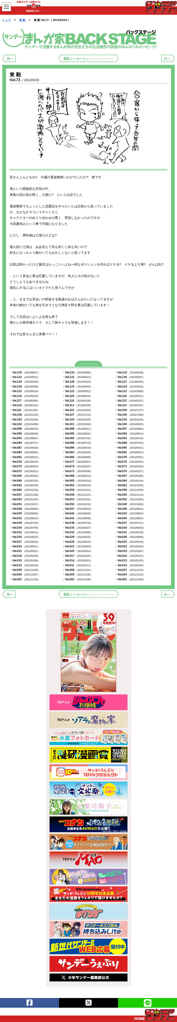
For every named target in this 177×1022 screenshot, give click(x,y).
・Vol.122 (77, 391)
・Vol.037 (130, 522)
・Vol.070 (130, 471)
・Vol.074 (77, 466)
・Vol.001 (130, 579)
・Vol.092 (77, 438)
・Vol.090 (25, 442)
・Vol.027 (25, 541)
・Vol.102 (25, 424)
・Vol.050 (77, 504)
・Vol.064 (130, 480)
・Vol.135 (25, 372)
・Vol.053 (77, 499)
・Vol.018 (25, 555)
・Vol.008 (77, 570)
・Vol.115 (130, 400)
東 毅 (22, 20)
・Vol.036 (25, 527)
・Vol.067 (130, 475)
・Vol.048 (25, 508)
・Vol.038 (77, 522)
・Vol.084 (25, 452)
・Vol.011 (77, 565)
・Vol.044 (77, 513)
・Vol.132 (25, 377)
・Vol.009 (25, 570)
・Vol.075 (25, 466)
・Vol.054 (25, 499)
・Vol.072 (25, 471)
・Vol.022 (130, 546)
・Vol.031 (130, 532)
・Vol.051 (25, 504)
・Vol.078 (25, 461)
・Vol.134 (77, 372)
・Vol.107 (77, 414)
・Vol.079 (130, 457)
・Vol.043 (130, 513)
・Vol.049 (130, 504)
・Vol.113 (77, 405)
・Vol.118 (130, 396)
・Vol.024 (25, 546)
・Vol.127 (130, 381)
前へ (10, 58)
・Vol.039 (25, 522)
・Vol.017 (77, 555)
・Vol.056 (77, 494)
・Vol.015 (25, 560)
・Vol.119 (77, 396)
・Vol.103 (130, 419)
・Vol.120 (25, 396)
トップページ (154, 1014)
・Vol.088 (130, 442)
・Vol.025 (130, 541)
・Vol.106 (130, 414)
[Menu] (6, 6)
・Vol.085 (130, 447)
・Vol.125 (77, 386)
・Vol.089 (77, 442)
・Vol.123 (25, 391)
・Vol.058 (130, 490)
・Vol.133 (130, 372)
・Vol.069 (25, 475)
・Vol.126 (25, 386)
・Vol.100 (130, 424)
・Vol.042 (25, 518)
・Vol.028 (130, 537)
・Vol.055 (130, 494)
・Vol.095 (77, 433)
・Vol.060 (25, 490)
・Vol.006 (25, 574)
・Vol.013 (130, 560)
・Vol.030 (25, 537)
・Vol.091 (130, 438)
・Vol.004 (130, 574)
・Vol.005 (77, 574)
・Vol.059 (77, 490)
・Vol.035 (77, 527)
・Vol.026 (77, 541)
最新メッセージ (88, 58)
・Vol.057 (25, 494)
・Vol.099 (25, 428)
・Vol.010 (130, 565)
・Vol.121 (130, 391)
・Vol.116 (77, 400)
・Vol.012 (25, 565)
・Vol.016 (130, 555)
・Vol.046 (130, 508)
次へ (167, 58)
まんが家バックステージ (80, 38)
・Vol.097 (130, 428)
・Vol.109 (130, 410)
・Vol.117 (25, 400)
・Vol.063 (25, 485)
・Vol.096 (25, 433)
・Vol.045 (25, 513)
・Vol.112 (130, 405)
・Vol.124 (130, 386)
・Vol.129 (25, 381)
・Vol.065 (77, 480)
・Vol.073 (130, 466)
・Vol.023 (77, 546)
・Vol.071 (77, 471)
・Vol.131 (77, 377)
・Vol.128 (77, 381)
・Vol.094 (130, 433)
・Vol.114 (25, 405)
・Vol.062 (77, 485)
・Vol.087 (25, 447)
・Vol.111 (25, 410)
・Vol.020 (77, 551)
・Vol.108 (25, 414)
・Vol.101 (77, 424)
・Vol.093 (25, 438)
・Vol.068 (77, 475)
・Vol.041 (77, 518)
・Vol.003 (25, 579)
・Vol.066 (25, 480)
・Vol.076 (130, 461)
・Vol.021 (25, 551)
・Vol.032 (77, 532)
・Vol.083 (77, 452)
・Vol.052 (130, 499)
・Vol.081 (25, 457)
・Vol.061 (130, 485)
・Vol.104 (77, 419)
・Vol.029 (77, 537)
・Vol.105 (25, 419)
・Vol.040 (130, 518)
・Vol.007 (130, 570)
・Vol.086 (77, 447)
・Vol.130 (130, 377)
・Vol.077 (77, 461)
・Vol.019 (130, 551)
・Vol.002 (77, 579)
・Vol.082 (130, 452)
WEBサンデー (161, 6)
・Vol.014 (77, 560)
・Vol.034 (130, 527)
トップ (6, 20)
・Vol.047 (77, 508)
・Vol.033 (25, 532)
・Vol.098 (77, 428)
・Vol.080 (77, 457)
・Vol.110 (77, 410)
